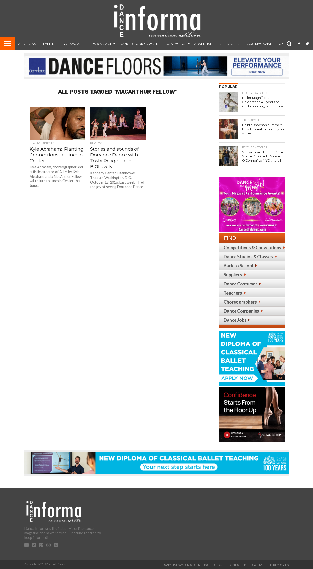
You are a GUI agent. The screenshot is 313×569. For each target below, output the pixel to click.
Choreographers (240, 302)
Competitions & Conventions (252, 247)
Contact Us (176, 44)
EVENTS (49, 44)
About (218, 565)
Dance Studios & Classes (248, 256)
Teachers (233, 293)
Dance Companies (241, 311)
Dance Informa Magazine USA (186, 565)
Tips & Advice (100, 44)
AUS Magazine (259, 44)
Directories (230, 44)
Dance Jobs (235, 320)
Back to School (238, 265)
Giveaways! (72, 44)
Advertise (203, 44)
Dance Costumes (240, 283)
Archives (258, 565)
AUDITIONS (27, 44)
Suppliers (233, 274)
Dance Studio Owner (139, 44)
